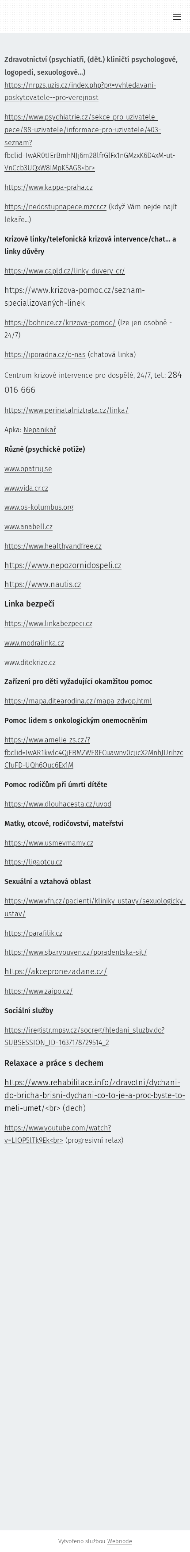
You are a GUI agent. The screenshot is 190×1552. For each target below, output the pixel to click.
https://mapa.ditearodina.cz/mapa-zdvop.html (78, 701)
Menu (177, 16)
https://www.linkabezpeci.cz (48, 623)
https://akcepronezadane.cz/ (55, 971)
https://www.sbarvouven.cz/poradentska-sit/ (75, 952)
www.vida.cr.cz (26, 488)
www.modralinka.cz (34, 643)
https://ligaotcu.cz (33, 862)
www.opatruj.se (28, 469)
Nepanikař (39, 430)
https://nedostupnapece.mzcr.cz (55, 207)
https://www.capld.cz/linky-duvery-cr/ (64, 271)
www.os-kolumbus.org (38, 507)
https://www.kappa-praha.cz (48, 187)
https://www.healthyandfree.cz (53, 546)
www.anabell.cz (28, 526)
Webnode (119, 1541)
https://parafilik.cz (33, 933)
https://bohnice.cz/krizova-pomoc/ (60, 323)
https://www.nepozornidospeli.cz (63, 565)
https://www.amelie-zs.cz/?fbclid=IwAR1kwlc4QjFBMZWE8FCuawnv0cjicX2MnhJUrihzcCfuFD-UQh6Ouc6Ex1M (93, 753)
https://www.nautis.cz (42, 584)
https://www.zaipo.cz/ (38, 991)
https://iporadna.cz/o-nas (45, 354)
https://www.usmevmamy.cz (48, 843)
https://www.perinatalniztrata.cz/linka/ (66, 410)
